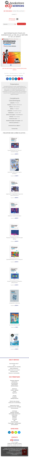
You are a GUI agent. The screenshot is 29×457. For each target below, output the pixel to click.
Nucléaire (14, 397)
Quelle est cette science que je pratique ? (14, 173)
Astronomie (14, 381)
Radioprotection (14, 398)
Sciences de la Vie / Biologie (14, 406)
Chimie (14, 391)
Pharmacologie (14, 421)
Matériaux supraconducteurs (14, 215)
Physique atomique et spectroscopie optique (14, 238)
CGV (14, 365)
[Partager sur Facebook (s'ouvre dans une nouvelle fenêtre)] (7, 78)
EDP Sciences (17, 106)
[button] (11, 52)
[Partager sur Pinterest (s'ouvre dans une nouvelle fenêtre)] (18, 78)
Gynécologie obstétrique (14, 413)
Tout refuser (14, 454)
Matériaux (14, 388)
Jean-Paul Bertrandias (7, 68)
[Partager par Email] (13, 78)
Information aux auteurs (14, 370)
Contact (14, 14)
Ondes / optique (14, 390)
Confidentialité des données (14, 366)
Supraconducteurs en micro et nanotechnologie (14, 151)
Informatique (14, 384)
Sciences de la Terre (14, 405)
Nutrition (14, 417)
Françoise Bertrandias (22, 68)
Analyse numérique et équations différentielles (14, 282)
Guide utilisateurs (14, 368)
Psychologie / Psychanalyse (14, 423)
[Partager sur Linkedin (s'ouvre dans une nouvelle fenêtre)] (16, 79)
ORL (14, 420)
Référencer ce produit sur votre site (14, 75)
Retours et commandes (14, 373)
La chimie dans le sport (14, 325)
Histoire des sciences (14, 401)
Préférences (10, 452)
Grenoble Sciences (14, 73)
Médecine (14, 416)
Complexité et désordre (14, 303)
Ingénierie (14, 392)
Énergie (14, 395)
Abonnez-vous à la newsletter (12, 19)
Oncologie (14, 419)
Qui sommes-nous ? (14, 363)
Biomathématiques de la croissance (14, 259)
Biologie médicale (14, 412)
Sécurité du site (14, 371)
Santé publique (14, 424)
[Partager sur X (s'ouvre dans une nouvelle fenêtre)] (10, 78)
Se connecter (21, 24)
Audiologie (14, 411)
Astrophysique (14, 383)
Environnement (14, 408)
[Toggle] (17, 19)
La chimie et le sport (14, 346)
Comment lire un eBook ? (14, 125)
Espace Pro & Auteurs (18, 11)
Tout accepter (19, 452)
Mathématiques (14, 386)
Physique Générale (14, 380)
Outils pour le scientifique (14, 402)
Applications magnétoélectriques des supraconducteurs (14, 194)
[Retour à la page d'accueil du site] (14, 5)
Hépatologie (14, 415)
